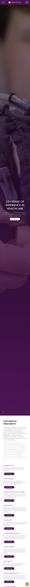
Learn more (9, 474)
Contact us (15, 219)
